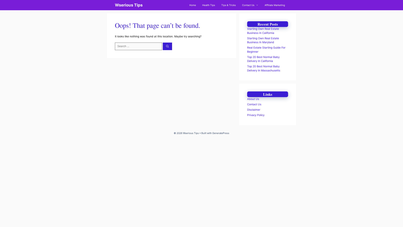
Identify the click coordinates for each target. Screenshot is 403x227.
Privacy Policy (255, 115)
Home (192, 5)
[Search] (167, 46)
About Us (253, 99)
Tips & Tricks (228, 5)
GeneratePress (220, 133)
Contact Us (248, 5)
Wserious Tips (129, 5)
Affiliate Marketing (275, 5)
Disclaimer (253, 109)
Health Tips (208, 5)
